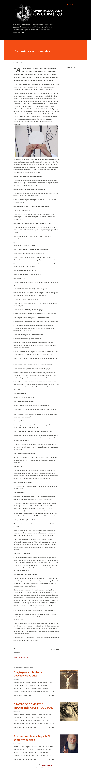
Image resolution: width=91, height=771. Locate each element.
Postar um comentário (21, 657)
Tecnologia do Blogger (46, 765)
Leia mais (51, 695)
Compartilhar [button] (71, 67)
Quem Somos (16, 36)
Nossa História (27, 36)
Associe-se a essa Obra (53, 36)
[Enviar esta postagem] (14, 649)
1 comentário (27, 695)
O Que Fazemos (40, 36)
